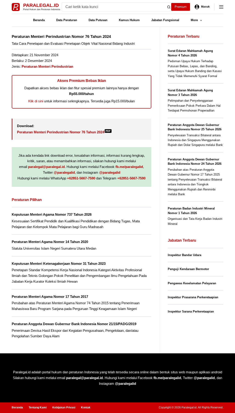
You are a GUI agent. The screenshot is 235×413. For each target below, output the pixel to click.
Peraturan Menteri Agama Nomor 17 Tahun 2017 (50, 297)
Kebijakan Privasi (63, 407)
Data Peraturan (66, 20)
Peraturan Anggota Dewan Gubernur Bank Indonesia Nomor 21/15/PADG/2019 (74, 324)
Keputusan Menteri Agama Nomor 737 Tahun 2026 (52, 214)
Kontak (85, 407)
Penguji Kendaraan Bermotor (188, 269)
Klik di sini (35, 101)
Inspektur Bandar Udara (184, 255)
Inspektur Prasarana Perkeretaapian (193, 297)
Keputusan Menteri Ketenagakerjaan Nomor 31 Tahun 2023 (59, 263)
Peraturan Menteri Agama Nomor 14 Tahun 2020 (50, 242)
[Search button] (168, 7)
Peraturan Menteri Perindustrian (47, 66)
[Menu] (221, 7)
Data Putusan (98, 20)
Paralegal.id (41, 5)
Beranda (39, 20)
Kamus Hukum (129, 20)
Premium (181, 6)
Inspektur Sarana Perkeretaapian (191, 311)
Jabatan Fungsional (165, 20)
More (194, 20)
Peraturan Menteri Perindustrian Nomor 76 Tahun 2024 (64, 132)
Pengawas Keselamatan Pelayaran (192, 283)
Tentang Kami (38, 407)
